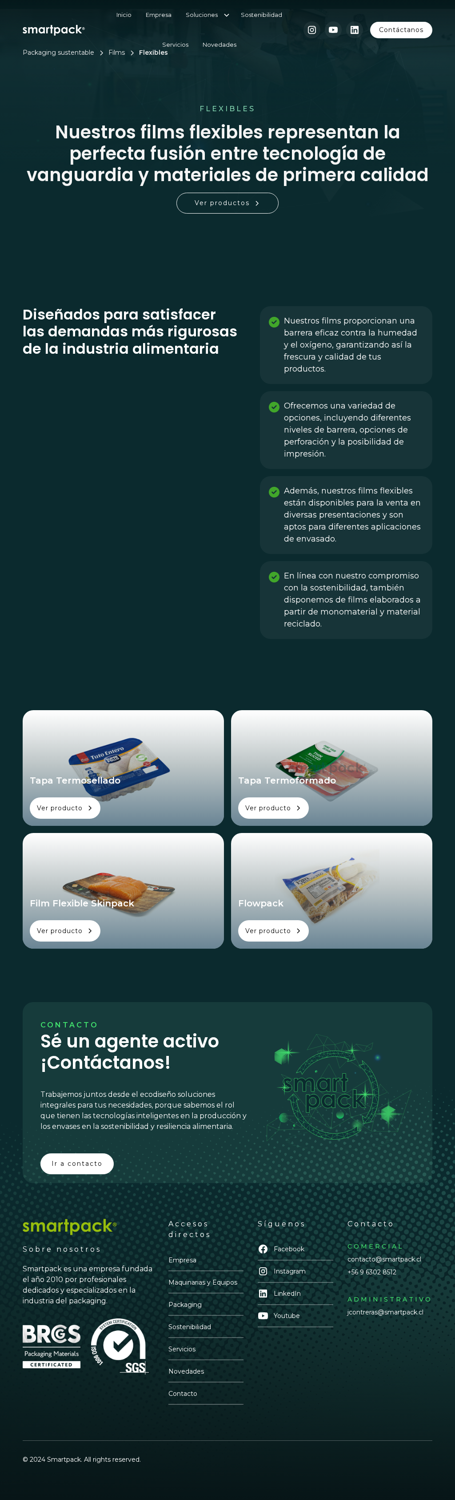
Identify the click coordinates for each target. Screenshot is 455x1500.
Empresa (159, 15)
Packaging (185, 1305)
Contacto (182, 1394)
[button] (211, 15)
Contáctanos (401, 30)
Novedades (219, 44)
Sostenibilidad (261, 15)
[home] (54, 30)
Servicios (175, 44)
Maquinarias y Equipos (202, 1282)
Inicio (124, 15)
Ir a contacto (77, 1164)
